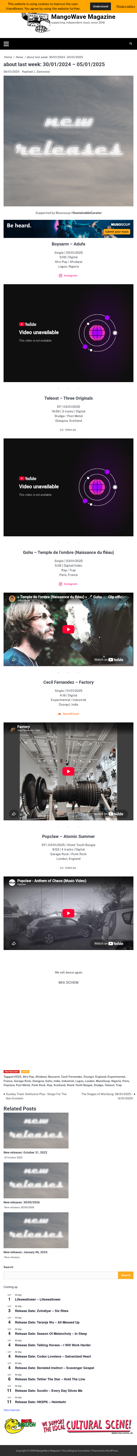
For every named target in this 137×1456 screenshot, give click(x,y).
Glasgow (38, 1080)
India (57, 1080)
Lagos (79, 1080)
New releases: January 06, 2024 (25, 1252)
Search (8, 1267)
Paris (125, 1080)
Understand (100, 6)
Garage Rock (22, 1080)
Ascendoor (84, 1450)
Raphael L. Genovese (36, 71)
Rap (49, 1085)
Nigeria (116, 1080)
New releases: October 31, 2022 (25, 1152)
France (8, 1080)
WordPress (112, 1450)
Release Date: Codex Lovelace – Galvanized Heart (53, 1356)
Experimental (116, 1076)
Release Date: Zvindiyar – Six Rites (41, 1310)
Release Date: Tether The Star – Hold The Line (50, 1379)
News (25, 1072)
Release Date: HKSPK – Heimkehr (40, 1402)
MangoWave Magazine (83, 16)
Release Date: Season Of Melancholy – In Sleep (51, 1333)
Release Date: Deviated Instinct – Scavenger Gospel (54, 1367)
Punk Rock (38, 1085)
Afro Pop (28, 1076)
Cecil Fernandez (71, 1076)
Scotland (59, 1085)
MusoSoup (103, 1080)
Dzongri (89, 1076)
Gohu (48, 1080)
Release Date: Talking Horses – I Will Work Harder (53, 1345)
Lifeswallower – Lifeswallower (38, 1299)
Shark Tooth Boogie (79, 1085)
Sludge (98, 1085)
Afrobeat (41, 1076)
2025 (17, 1076)
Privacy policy (125, 6)
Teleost (109, 1085)
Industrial (68, 1080)
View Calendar (12, 1410)
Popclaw (9, 1085)
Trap (119, 1085)
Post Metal (23, 1085)
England (100, 1076)
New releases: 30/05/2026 (22, 1202)
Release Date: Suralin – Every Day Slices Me (48, 1390)
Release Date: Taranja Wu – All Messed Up (47, 1322)
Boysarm (54, 1076)
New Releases (11, 1072)
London (90, 1080)
